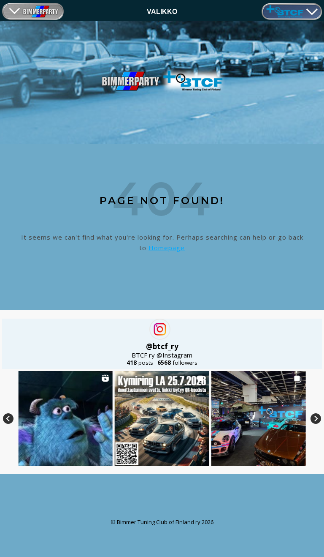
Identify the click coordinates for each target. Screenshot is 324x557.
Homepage (166, 247)
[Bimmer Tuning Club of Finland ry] (162, 81)
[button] (65, 418)
